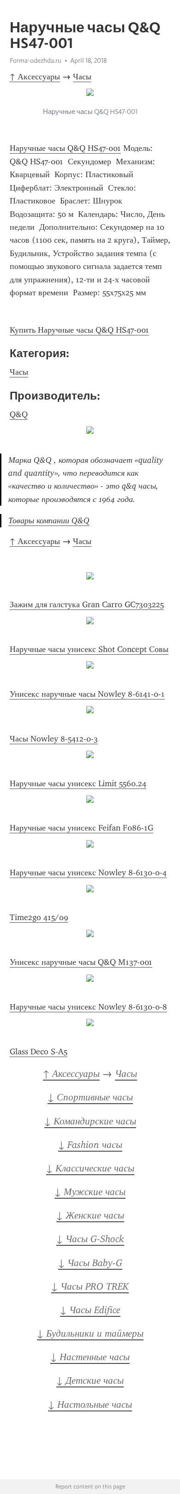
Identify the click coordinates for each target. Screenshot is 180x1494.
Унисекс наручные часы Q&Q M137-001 (81, 962)
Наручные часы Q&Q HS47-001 (65, 148)
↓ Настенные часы (90, 1357)
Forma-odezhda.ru (35, 60)
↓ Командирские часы (90, 1121)
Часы (82, 77)
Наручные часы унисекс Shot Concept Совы (89, 649)
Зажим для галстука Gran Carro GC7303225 (87, 604)
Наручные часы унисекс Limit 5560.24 (78, 783)
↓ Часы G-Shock (90, 1239)
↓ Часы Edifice (90, 1310)
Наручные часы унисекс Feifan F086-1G (81, 828)
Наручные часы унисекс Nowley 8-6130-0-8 (88, 1007)
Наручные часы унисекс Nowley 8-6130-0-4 (88, 872)
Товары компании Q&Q (49, 520)
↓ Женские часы (90, 1215)
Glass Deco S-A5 (38, 1051)
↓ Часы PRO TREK (90, 1286)
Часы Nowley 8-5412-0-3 (54, 739)
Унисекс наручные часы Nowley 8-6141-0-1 (87, 694)
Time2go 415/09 (39, 917)
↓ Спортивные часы (90, 1097)
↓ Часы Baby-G (90, 1263)
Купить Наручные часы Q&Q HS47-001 (79, 330)
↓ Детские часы (90, 1380)
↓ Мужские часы (90, 1192)
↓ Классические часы (90, 1168)
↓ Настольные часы (90, 1404)
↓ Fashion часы (90, 1145)
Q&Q (19, 414)
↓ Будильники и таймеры (90, 1333)
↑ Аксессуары (35, 77)
